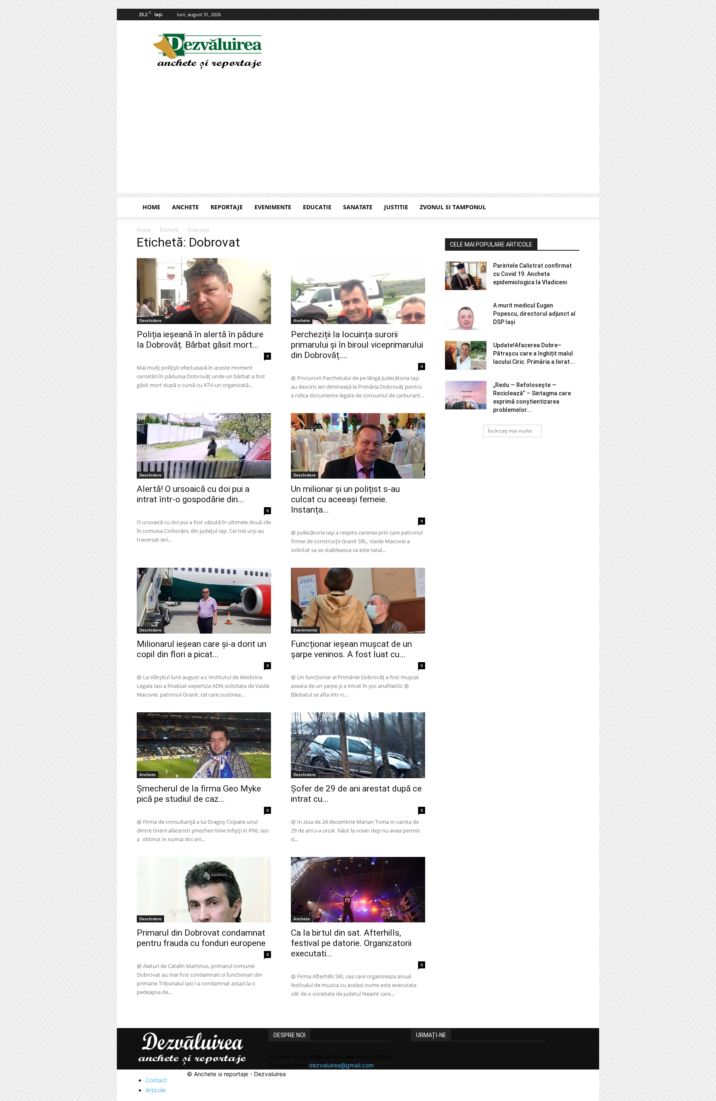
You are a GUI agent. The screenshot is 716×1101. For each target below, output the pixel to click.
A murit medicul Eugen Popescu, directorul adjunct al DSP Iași (534, 313)
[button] (569, 208)
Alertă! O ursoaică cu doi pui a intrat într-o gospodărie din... (193, 494)
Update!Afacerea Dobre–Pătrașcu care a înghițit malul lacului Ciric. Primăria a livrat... (534, 353)
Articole (155, 1090)
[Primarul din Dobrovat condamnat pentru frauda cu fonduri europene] (204, 890)
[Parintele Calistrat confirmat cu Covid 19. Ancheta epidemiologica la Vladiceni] (465, 275)
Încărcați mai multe (510, 430)
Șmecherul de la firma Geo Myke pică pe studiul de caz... (199, 794)
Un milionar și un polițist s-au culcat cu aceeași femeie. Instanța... (345, 499)
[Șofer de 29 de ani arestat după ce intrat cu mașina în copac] (358, 745)
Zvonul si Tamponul (453, 207)
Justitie (396, 207)
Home (151, 207)
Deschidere (150, 320)
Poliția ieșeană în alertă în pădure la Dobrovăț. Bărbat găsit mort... (200, 339)
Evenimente (272, 207)
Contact (156, 1080)
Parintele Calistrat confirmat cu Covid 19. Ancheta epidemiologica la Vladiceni (532, 274)
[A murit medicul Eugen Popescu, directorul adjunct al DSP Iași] (465, 315)
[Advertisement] (358, 135)
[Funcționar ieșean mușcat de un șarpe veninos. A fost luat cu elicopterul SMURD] (358, 601)
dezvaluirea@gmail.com (341, 1065)
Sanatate (358, 207)
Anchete (185, 207)
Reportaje (226, 207)
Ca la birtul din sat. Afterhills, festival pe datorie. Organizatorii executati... (351, 943)
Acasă (144, 229)
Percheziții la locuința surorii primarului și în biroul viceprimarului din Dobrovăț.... (357, 344)
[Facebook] (573, 14)
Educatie (317, 207)
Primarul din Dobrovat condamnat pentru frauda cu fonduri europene (201, 938)
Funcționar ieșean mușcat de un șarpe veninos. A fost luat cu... (351, 649)
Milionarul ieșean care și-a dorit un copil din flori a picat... (201, 649)
